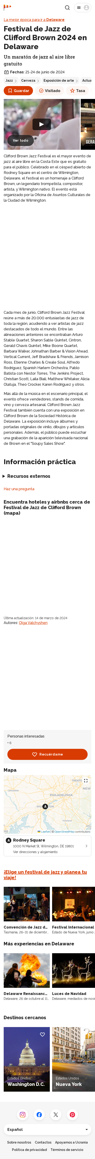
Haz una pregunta (19, 489)
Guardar (21, 91)
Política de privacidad (29, 1150)
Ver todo (20, 140)
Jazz (9, 80)
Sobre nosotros (19, 1142)
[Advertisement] (47, 256)
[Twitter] (55, 1114)
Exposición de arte (59, 80)
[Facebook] (39, 1114)
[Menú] (82, 7)
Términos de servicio (66, 1150)
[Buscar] (67, 7)
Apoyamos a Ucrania (71, 1142)
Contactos (43, 1142)
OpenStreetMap (64, 831)
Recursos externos (28, 476)
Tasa (80, 91)
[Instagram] (22, 1114)
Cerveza (28, 80)
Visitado (52, 91)
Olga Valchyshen (33, 623)
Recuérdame (51, 754)
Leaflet (45, 831)
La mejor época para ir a (34, 20)
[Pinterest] (72, 1114)
